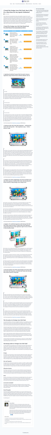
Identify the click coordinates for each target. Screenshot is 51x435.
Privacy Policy (35, 3)
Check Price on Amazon (27, 34)
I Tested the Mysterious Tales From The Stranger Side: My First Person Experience (41, 36)
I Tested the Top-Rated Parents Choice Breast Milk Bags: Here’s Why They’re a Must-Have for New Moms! (42, 28)
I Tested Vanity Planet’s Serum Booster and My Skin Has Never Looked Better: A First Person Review (42, 15)
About (14, 3)
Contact (39, 3)
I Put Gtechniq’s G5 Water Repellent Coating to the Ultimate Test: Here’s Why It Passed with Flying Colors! (42, 32)
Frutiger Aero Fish (8, 179)
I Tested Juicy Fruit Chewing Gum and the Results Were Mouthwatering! (14, 418)
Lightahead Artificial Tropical (11, 74)
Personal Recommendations (20, 3)
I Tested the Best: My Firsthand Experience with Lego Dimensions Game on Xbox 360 (41, 24)
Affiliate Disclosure (29, 3)
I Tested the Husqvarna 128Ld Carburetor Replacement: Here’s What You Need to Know (42, 46)
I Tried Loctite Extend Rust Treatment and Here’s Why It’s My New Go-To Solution (42, 19)
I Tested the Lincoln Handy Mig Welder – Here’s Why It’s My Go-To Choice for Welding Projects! (42, 11)
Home (11, 3)
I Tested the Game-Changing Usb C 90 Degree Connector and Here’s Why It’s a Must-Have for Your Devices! (18, 423)
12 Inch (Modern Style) (9, 228)
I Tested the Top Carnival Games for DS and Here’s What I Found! (13, 421)
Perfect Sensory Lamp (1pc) (12, 272)
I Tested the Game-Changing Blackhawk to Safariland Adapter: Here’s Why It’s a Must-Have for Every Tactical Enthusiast (18, 420)
